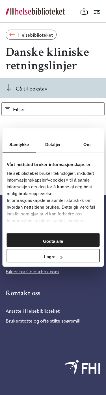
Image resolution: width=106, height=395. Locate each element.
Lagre (49, 256)
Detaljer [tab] (53, 144)
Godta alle (53, 241)
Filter (19, 109)
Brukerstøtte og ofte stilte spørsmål (43, 320)
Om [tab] (86, 144)
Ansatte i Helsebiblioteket (33, 311)
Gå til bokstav (31, 88)
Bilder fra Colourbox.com (32, 271)
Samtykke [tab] (19, 144)
